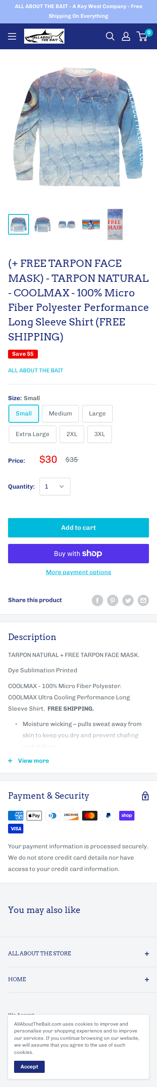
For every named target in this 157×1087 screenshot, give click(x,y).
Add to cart (78, 527)
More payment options (78, 572)
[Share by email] (143, 600)
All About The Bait (35, 370)
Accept (29, 1067)
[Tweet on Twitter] (128, 600)
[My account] (126, 36)
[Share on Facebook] (97, 600)
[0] (142, 36)
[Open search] (110, 36)
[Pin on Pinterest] (112, 600)
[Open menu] (12, 36)
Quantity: (21, 486)
